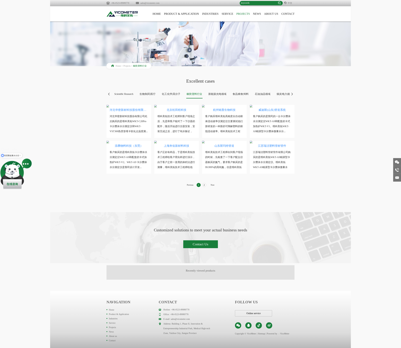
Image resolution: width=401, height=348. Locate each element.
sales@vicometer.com (149, 3)
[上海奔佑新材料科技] (176, 142)
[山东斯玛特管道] (224, 142)
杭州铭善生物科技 (224, 109)
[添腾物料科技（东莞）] (129, 142)
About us (271, 13)
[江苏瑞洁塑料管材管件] (272, 142)
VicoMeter (284, 333)
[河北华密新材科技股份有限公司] (129, 106)
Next (212, 185)
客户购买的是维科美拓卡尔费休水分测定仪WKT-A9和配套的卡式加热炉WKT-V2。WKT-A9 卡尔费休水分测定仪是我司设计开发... (128, 160)
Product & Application (181, 13)
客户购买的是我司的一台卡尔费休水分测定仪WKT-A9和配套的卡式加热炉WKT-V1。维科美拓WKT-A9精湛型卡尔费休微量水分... (272, 124)
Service (227, 13)
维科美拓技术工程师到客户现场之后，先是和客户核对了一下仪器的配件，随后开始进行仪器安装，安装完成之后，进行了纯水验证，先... (176, 126)
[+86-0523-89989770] (397, 170)
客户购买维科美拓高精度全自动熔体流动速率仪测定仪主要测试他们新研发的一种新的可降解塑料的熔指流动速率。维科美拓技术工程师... (224, 126)
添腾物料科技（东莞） (129, 145)
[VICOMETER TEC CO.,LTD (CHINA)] (122, 14)
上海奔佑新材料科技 (176, 145)
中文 (290, 3)
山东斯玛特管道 (224, 145)
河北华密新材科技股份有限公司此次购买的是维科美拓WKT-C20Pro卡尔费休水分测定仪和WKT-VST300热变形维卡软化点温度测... (129, 124)
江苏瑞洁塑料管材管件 (272, 145)
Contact (287, 13)
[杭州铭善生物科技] (224, 106)
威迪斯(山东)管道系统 (272, 109)
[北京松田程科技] (176, 106)
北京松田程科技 (176, 109)
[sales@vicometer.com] (397, 178)
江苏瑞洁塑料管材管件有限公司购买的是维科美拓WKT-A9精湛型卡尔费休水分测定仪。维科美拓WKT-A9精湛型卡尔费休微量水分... (272, 162)
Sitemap (261, 333)
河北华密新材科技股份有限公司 (129, 109)
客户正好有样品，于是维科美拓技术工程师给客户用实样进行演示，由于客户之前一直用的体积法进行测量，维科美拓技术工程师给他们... (176, 162)
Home (157, 13)
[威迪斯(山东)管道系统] (272, 106)
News (257, 13)
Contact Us (200, 244)
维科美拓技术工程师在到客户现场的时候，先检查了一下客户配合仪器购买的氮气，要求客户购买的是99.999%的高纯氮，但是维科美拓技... (224, 162)
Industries (210, 13)
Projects (243, 13)
